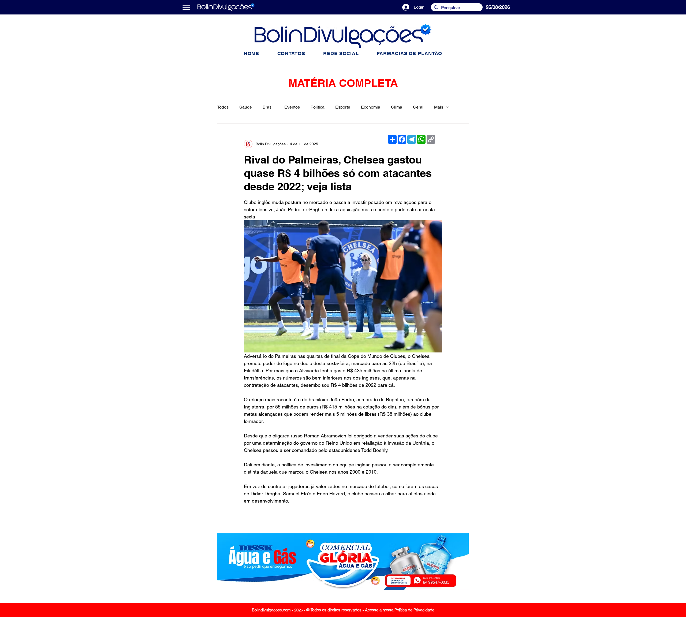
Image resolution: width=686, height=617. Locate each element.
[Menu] (186, 7)
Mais (438, 107)
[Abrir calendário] (521, 7)
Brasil (268, 107)
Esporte (342, 107)
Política (318, 107)
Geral (418, 107)
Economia (370, 107)
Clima (396, 107)
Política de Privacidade (414, 609)
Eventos (292, 107)
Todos (223, 107)
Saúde (245, 107)
